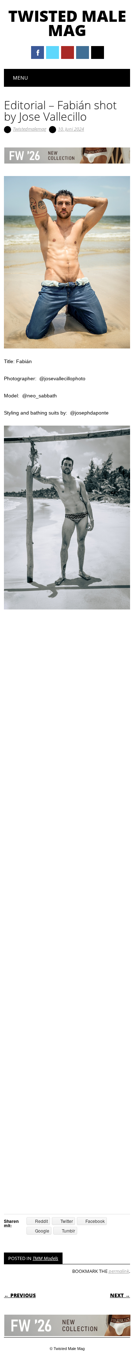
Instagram (82, 52)
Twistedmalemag (29, 129)
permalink (119, 1271)
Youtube (67, 52)
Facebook (37, 52)
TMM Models (45, 1258)
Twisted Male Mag (67, 23)
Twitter (52, 52)
